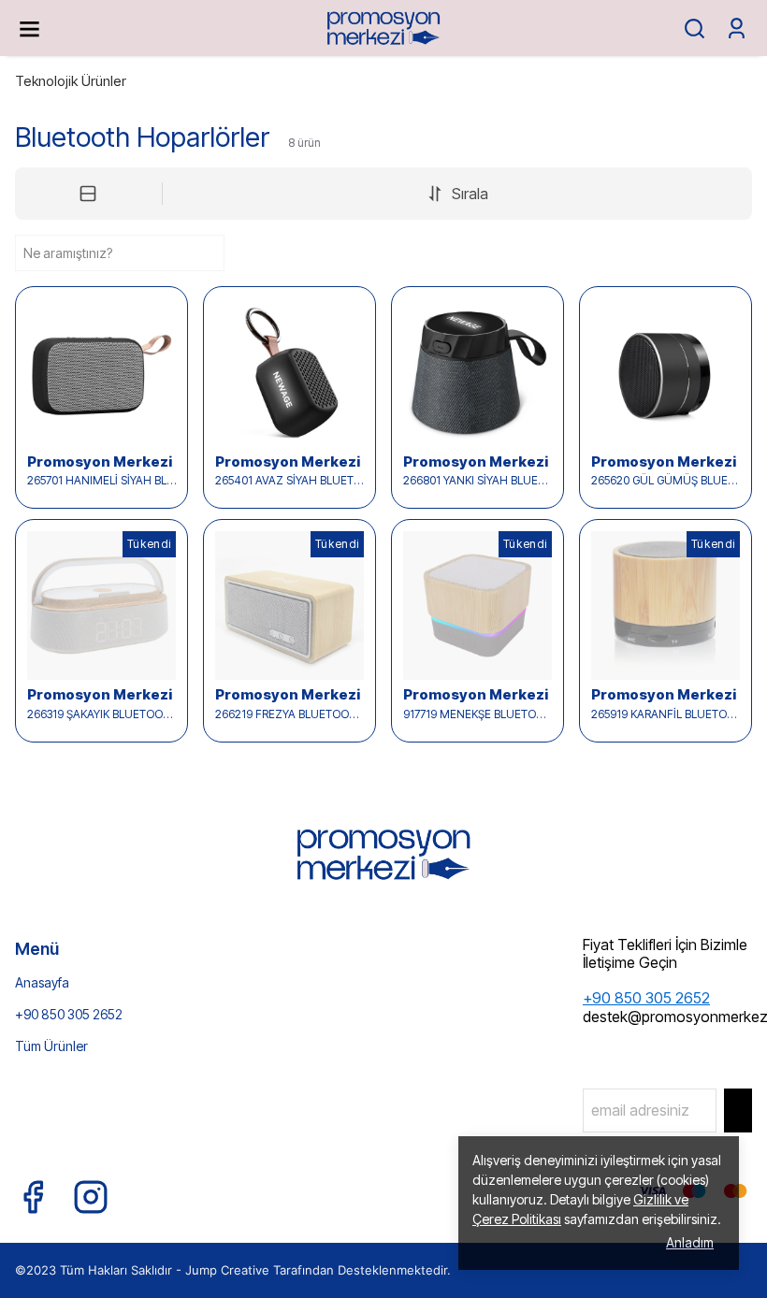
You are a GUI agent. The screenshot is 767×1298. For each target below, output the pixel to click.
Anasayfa (42, 982)
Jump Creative (227, 1269)
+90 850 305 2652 (69, 1014)
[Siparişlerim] (736, 28)
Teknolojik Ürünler (70, 81)
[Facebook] (33, 1197)
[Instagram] (91, 1197)
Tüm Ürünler (51, 1046)
